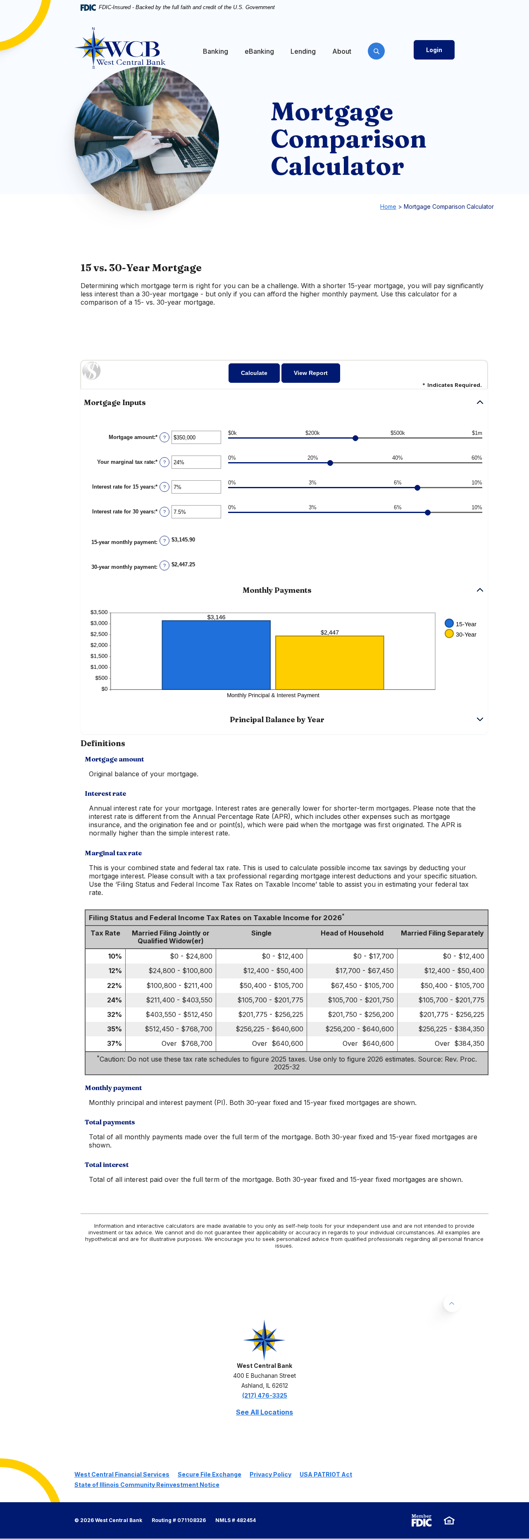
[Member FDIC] (421, 1520)
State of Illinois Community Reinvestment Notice (146, 1484)
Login (434, 49)
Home (388, 206)
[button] (284, 403)
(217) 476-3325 (264, 1395)
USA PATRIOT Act (326, 1474)
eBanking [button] (259, 51)
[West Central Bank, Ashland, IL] (119, 48)
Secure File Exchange (209, 1474)
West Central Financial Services (121, 1474)
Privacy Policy (270, 1474)
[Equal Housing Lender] (449, 1520)
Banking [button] (215, 51)
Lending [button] (303, 51)
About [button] (341, 51)
